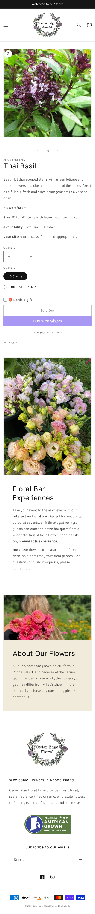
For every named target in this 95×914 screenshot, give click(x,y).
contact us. (21, 697)
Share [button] (13, 343)
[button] (6, 25)
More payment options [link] (47, 332)
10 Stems (15, 276)
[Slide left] (37, 151)
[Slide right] (58, 151)
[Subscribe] (80, 859)
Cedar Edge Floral (41, 906)
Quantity (9, 248)
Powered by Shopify (60, 906)
